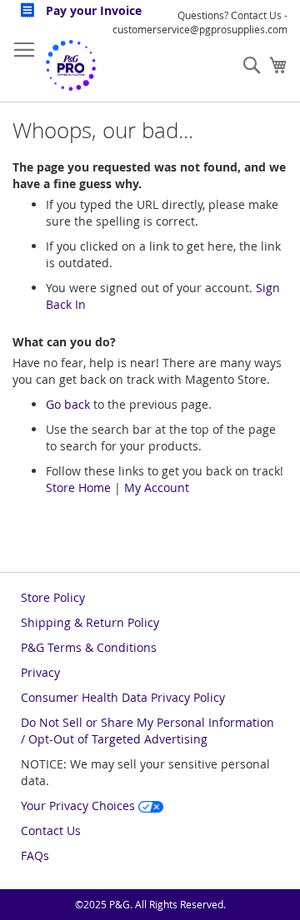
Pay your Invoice (92, 10)
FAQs (35, 855)
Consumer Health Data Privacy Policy (123, 697)
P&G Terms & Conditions (89, 647)
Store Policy (53, 597)
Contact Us (51, 830)
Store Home (78, 487)
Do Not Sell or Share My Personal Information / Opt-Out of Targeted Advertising (147, 730)
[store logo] (71, 65)
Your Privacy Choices (79, 805)
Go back (68, 404)
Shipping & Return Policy (90, 622)
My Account (156, 487)
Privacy (40, 672)
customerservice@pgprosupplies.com (200, 29)
